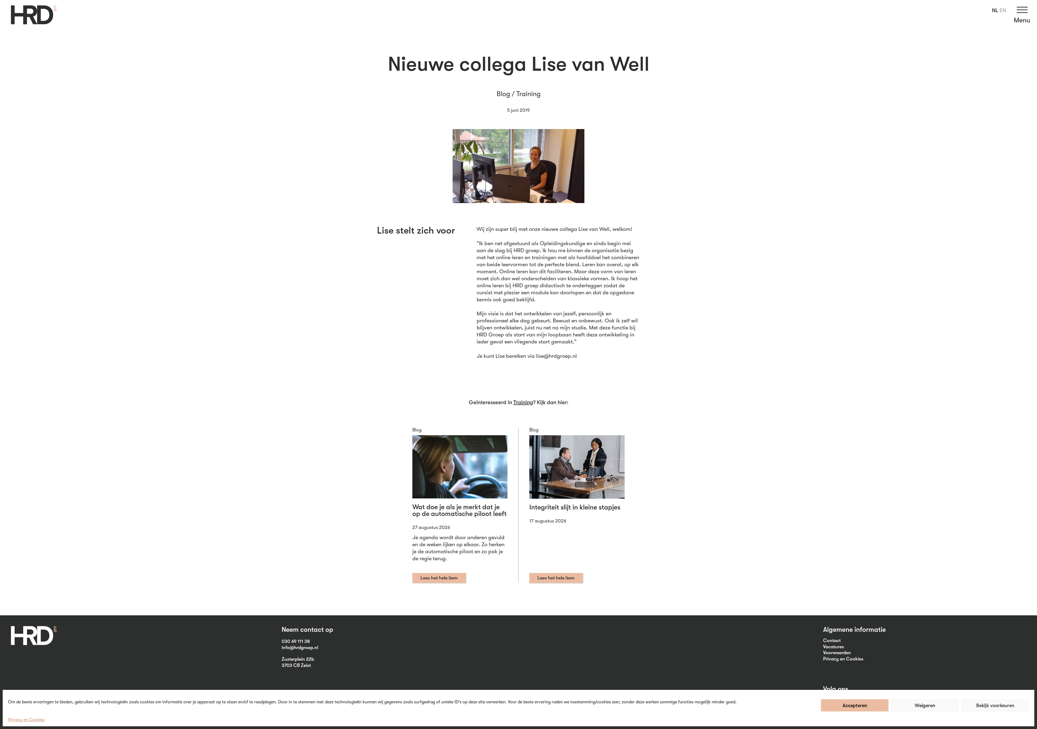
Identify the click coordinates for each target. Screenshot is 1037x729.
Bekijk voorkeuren (995, 705)
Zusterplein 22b (298, 659)
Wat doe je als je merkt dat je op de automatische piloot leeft (459, 510)
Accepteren (855, 705)
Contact (832, 640)
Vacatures (833, 646)
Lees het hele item (439, 577)
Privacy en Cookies (26, 719)
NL (995, 10)
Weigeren (925, 705)
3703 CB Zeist (296, 665)
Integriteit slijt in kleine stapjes (574, 507)
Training (528, 94)
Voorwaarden (837, 652)
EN (1002, 10)
